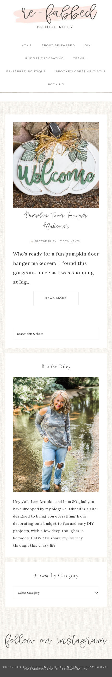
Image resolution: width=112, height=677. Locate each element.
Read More (56, 298)
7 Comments (69, 241)
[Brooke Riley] (56, 434)
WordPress (34, 669)
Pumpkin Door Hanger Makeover (56, 221)
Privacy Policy (75, 669)
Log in (53, 669)
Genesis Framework (89, 667)
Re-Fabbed (56, 16)
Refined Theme (50, 667)
